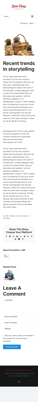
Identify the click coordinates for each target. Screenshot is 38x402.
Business (25, 216)
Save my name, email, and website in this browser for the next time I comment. (18, 338)
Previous (24, 23)
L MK (6, 216)
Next (31, 23)
